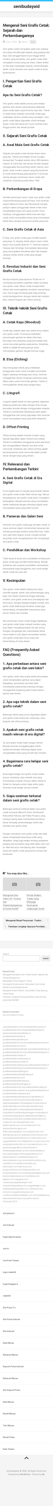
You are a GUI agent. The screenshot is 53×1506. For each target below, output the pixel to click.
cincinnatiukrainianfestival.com (17, 1138)
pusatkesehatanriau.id (39, 1049)
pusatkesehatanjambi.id (13, 1052)
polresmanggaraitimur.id (14, 1147)
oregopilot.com (21, 1179)
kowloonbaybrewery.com (14, 1176)
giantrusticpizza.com (24, 1192)
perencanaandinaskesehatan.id (17, 1033)
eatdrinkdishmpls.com (36, 1119)
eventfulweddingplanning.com (36, 1173)
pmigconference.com (12, 1170)
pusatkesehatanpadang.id (35, 1068)
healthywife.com (29, 1141)
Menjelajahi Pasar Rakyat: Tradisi (17, 981)
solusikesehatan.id (11, 1027)
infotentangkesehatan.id (13, 1151)
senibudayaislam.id (11, 1109)
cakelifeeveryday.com (28, 1157)
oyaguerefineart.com (12, 1141)
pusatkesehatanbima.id (38, 1090)
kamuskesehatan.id (11, 1154)
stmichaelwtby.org (41, 1195)
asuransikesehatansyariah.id (33, 1027)
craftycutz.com (10, 1122)
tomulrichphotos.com (13, 1173)
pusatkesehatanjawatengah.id (16, 1049)
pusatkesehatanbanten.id (14, 1036)
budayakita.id (28, 1103)
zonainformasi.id (31, 1198)
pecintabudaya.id (34, 1100)
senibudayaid (26, 6)
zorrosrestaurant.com (30, 1125)
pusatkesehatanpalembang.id (16, 1081)
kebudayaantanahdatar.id (31, 1109)
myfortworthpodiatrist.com (15, 1186)
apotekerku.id (38, 1097)
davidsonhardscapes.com (15, 1128)
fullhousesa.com (38, 1138)
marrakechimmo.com (37, 1144)
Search (6, 954)
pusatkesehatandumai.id (14, 1078)
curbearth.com (9, 1163)
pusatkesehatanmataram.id (15, 1090)
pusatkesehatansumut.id (14, 1043)
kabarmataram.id (10, 1157)
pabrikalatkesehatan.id (34, 1030)
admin (24, 42)
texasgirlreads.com (25, 1122)
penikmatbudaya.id (11, 1106)
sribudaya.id (42, 1112)
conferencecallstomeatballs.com (18, 1195)
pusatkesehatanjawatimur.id (15, 1039)
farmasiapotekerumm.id (31, 1154)
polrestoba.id (31, 1147)
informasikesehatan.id (35, 1151)
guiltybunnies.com (36, 1131)
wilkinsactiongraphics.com (15, 1131)
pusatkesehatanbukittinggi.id (15, 1071)
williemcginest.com (11, 1125)
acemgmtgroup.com (12, 1135)
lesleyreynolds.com (31, 1170)
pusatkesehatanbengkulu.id (36, 1052)
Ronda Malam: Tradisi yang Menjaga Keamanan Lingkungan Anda (35, 902)
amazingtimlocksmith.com (15, 1144)
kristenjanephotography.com (16, 1189)
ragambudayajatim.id (12, 1103)
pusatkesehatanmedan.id (37, 1065)
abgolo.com (8, 1179)
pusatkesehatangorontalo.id (15, 1062)
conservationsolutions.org (34, 1160)
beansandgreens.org (12, 1160)
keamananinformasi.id (13, 1198)
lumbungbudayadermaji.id (31, 1106)
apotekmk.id (8, 1100)
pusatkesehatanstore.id (13, 1030)
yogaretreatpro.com (37, 1186)
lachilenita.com (33, 1176)
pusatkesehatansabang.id (14, 1065)
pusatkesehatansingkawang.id (16, 1093)
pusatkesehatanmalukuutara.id (16, 1058)
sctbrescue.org (36, 1189)
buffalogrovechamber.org (14, 1119)
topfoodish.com (10, 1166)
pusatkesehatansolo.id (13, 1087)
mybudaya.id (8, 1112)
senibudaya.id (40, 1103)
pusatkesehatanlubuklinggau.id (16, 1084)
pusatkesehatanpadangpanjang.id (18, 1074)
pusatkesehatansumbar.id (36, 1043)
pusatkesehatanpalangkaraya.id (17, 1097)
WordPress (25, 1474)
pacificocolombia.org (26, 1163)
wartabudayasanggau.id (25, 1112)
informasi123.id (10, 1201)
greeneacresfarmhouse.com (35, 1135)
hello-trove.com (25, 1166)
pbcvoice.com (43, 1141)
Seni (33, 42)
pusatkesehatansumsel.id (14, 1046)
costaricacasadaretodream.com (17, 1182)
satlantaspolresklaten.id (35, 1116)
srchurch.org (9, 1192)
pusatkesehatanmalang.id (35, 1087)
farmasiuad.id (20, 1100)
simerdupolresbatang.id (13, 1116)
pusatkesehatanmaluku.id (14, 1055)
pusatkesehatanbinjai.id (13, 1068)
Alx (43, 1474)
